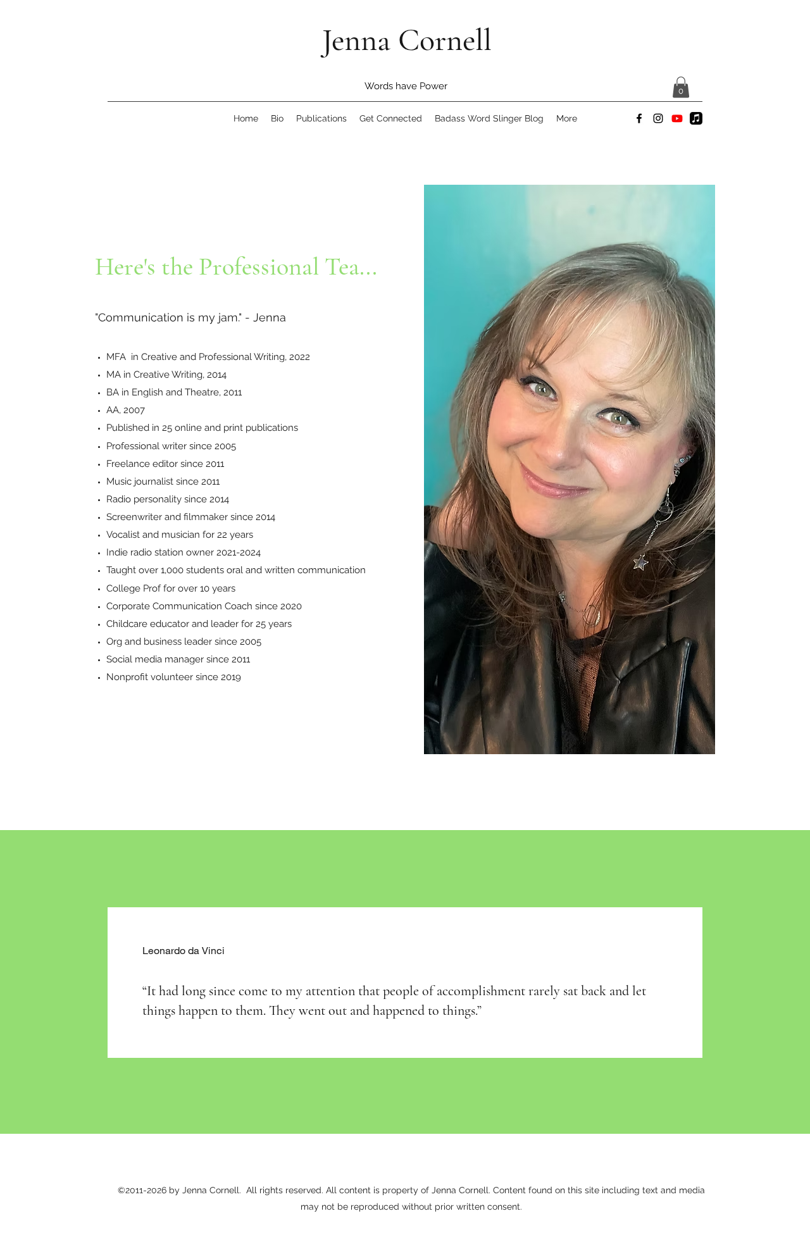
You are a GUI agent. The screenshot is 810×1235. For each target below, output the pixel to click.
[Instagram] (658, 118)
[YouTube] (677, 118)
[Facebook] (639, 118)
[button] (681, 87)
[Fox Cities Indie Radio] (696, 118)
